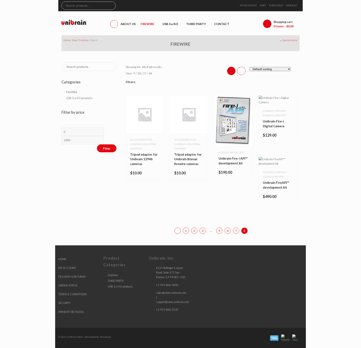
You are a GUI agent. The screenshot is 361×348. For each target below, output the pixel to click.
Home (67, 40)
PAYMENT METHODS (71, 312)
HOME (62, 259)
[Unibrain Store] (74, 22)
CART (263, 5)
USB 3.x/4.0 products (79, 98)
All (150, 73)
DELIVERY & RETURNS (71, 276)
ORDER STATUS (67, 285)
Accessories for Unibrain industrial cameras (143, 144)
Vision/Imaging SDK (231, 152)
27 (145, 73)
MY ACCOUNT (248, 5)
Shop (74, 40)
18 (139, 73)
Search (112, 6)
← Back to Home (288, 40)
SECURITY (64, 303)
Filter (106, 148)
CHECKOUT (276, 5)
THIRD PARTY (116, 280)
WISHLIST (291, 5)
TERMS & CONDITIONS (72, 294)
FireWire (84, 40)
